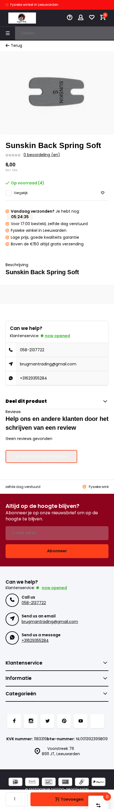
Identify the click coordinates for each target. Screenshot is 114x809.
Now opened (57, 336)
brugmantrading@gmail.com (48, 364)
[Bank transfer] (32, 782)
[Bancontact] (49, 782)
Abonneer (57, 551)
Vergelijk (21, 193)
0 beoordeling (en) (42, 154)
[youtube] (80, 721)
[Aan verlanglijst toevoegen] (102, 193)
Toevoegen (72, 799)
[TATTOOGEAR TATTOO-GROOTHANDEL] (22, 18)
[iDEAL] (15, 782)
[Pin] (65, 782)
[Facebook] (14, 721)
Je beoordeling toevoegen (41, 456)
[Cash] (82, 782)
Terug (16, 45)
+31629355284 (33, 378)
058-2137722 (32, 350)
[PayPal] (98, 782)
